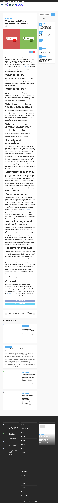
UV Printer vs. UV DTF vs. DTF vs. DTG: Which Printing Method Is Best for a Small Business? (46, 27)
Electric (23, 436)
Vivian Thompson (10, 26)
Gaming (23, 444)
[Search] (55, 4)
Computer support (25, 428)
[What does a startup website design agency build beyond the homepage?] (5, 450)
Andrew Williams (10, 350)
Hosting (23, 452)
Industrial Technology (27, 456)
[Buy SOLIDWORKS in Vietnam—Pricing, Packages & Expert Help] (13, 333)
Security (23, 464)
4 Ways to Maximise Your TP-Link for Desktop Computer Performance (28, 376)
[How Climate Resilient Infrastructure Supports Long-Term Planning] (5, 443)
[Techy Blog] (14, 4)
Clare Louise (24, 380)
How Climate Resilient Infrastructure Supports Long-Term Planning (45, 43)
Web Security (11, 8)
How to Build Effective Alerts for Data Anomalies (17, 349)
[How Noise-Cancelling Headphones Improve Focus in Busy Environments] (13, 400)
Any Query (17, 1)
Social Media (24, 471)
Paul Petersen (42, 443)
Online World (24, 460)
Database (22, 8)
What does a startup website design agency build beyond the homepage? (46, 52)
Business (42, 23)
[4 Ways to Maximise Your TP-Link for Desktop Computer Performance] (13, 379)
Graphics (5, 8)
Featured (23, 440)
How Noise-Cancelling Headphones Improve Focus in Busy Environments (27, 397)
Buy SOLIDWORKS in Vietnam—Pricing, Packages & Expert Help (28, 329)
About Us (23, 1)
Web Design (43, 56)
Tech (42, 31)
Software (17, 8)
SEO (22, 467)
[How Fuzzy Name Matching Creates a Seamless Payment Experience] (5, 434)
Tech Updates (27, 8)
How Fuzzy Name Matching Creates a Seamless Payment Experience (45, 35)
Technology (33, 8)
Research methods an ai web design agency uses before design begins (45, 60)
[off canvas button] (2, 4)
